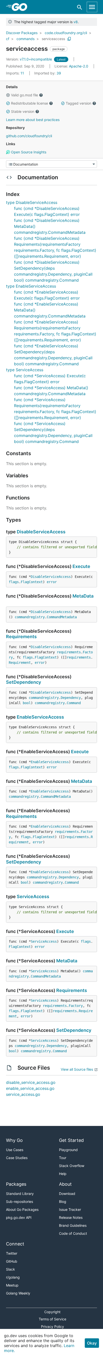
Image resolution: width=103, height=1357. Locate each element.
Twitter (11, 1253)
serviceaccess (53, 39)
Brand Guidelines (72, 1225)
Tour (62, 1158)
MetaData (83, 596)
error (52, 582)
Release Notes (70, 1217)
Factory (76, 1006)
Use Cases (14, 1150)
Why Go (14, 1140)
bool (27, 703)
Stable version (22, 111)
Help (62, 1174)
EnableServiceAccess (40, 717)
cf (7, 39)
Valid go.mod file (24, 95)
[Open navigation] (92, 7)
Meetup (12, 1285)
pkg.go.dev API (19, 1217)
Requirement (20, 663)
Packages (16, 1184)
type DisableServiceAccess (31, 202)
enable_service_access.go (30, 1088)
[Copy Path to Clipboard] (69, 39)
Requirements (21, 636)
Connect (15, 1243)
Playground (68, 1150)
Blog (62, 1201)
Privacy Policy (52, 1326)
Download (67, 1193)
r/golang (13, 1277)
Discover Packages (22, 33)
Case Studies (17, 1158)
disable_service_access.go (31, 1082)
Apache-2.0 (78, 66)
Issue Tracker (70, 1209)
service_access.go (23, 1094)
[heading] (21, 7)
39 (47, 73)
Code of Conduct (73, 1233)
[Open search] (79, 7)
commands (25, 39)
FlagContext (32, 582)
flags (14, 582)
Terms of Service (52, 1319)
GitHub (11, 1261)
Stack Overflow (71, 1166)
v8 (76, 22)
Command (74, 703)
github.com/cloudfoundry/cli (29, 136)
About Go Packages (22, 1209)
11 (15, 73)
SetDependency (23, 682)
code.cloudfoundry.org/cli (66, 33)
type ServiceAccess (24, 369)
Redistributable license (29, 103)
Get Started (71, 1140)
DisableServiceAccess (41, 531)
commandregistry (30, 617)
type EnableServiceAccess (31, 286)
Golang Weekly (18, 1293)
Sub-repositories (19, 1201)
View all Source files (77, 1069)
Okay (92, 1343)
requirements (69, 652)
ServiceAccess (33, 896)
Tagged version (78, 103)
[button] (8, 95)
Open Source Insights (28, 152)
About (65, 1184)
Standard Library (20, 1193)
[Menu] (51, 164)
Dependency (71, 698)
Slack (10, 1269)
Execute (81, 566)
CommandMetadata (62, 617)
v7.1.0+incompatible (29, 59)
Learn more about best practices (33, 120)
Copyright (52, 1312)
